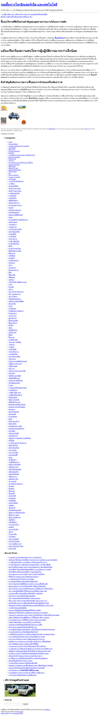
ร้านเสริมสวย (13, 390)
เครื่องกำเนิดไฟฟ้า (15, 464)
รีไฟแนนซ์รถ (13, 397)
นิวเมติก (11, 287)
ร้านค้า (11, 385)
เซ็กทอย (11, 486)
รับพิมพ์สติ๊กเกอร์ (14, 378)
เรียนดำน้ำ (12, 508)
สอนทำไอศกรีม (14, 412)
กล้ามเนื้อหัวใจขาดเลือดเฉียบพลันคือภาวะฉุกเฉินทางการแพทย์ (30, 569)
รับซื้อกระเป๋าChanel (15, 364)
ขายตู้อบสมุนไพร (14, 193)
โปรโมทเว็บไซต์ (14, 541)
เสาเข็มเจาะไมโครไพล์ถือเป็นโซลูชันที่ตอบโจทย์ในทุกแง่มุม (29, 653)
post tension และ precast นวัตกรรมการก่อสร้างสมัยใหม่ (27, 574)
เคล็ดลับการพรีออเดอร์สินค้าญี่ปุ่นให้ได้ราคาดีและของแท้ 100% (30, 651)
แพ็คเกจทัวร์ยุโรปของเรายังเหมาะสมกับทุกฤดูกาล (25, 656)
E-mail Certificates (14, 151)
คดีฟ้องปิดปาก (13, 200)
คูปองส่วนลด (13, 222)
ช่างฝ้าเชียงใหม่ (14, 244)
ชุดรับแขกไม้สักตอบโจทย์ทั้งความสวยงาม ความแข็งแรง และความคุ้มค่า (33, 560)
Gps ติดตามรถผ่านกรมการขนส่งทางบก (22, 155)
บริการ (11, 289)
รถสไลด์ (11, 347)
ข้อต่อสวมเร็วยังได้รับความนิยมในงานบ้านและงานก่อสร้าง (28, 612)
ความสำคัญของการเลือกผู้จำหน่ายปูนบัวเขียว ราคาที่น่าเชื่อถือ (30, 564)
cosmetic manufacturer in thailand (19, 146)
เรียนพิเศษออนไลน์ (15, 510)
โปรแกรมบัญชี (13, 539)
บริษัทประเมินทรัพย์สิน (16, 301)
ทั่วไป (10, 265)
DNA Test (12, 149)
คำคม (11, 217)
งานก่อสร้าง (13, 224)
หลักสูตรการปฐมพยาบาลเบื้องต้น (20, 438)
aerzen (10, 142)
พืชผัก (10, 335)
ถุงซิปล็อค (12, 256)
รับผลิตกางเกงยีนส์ (15, 376)
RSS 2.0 (87, 129)
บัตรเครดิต (12, 304)
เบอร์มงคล (12, 498)
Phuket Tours (13, 171)
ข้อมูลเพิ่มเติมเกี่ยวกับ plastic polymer (20, 661)
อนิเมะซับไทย (13, 445)
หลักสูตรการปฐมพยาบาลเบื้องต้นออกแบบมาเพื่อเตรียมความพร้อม (31, 665)
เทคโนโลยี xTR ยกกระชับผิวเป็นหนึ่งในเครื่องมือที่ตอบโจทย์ (29, 603)
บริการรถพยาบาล (14, 294)
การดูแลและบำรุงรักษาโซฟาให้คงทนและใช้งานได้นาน (27, 646)
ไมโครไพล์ (12, 548)
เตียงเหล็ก (12, 493)
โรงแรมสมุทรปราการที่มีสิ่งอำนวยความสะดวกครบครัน (27, 620)
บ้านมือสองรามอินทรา (16, 311)
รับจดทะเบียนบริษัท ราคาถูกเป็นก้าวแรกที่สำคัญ (25, 622)
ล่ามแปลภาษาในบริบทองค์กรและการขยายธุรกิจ (25, 557)
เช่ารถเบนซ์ (12, 481)
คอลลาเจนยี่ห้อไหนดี (16, 215)
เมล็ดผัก (11, 505)
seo (10, 173)
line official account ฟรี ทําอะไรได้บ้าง (21, 162)
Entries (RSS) (5, 713)
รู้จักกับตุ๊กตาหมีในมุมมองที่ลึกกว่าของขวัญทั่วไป (25, 572)
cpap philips (12, 148)
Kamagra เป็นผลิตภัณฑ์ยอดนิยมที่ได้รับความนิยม (25, 610)
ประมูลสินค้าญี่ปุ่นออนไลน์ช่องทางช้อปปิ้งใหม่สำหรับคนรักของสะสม (32, 629)
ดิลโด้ (10, 246)
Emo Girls (20, 711)
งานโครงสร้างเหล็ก (15, 229)
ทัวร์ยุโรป (12, 263)
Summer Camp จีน (14, 177)
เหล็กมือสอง (13, 522)
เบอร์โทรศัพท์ (13, 503)
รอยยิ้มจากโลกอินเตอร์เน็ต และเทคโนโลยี (29, 4)
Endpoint (11, 153)
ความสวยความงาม (15, 205)
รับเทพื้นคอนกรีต (14, 383)
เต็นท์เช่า (12, 488)
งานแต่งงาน (13, 227)
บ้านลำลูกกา (13, 313)
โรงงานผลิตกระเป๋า (15, 544)
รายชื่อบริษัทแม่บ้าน (15, 395)
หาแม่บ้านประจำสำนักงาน (17, 443)
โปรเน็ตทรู (12, 536)
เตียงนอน (12, 491)
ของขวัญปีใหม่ (13, 186)
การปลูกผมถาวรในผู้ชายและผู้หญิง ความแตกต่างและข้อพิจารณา (31, 649)
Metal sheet (12, 166)
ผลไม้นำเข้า (13, 332)
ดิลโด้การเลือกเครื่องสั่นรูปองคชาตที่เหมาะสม (16, 17)
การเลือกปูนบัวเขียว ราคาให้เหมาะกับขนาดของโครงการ (28, 562)
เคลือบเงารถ (13, 476)
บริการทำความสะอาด (16, 292)
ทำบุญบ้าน (12, 268)
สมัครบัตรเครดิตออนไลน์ (17, 404)
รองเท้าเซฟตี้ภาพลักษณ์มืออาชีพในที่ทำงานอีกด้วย (26, 593)
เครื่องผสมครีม (14, 472)
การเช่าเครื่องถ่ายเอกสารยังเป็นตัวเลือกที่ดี (23, 663)
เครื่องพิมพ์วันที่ (14, 474)
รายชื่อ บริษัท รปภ (15, 392)
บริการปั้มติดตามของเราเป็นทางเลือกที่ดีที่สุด (24, 644)
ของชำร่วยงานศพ (15, 188)
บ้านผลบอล (12, 308)
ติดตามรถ (12, 253)
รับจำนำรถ (12, 359)
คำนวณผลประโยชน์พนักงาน (18, 220)
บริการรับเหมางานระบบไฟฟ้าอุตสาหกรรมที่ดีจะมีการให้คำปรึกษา (31, 588)
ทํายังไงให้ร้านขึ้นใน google (18, 282)
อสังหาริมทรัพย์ (14, 448)
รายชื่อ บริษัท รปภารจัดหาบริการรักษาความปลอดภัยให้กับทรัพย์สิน (24, 14)
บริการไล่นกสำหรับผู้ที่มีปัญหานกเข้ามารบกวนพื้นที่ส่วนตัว (28, 584)
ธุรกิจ (10, 284)
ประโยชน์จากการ (24, 670)
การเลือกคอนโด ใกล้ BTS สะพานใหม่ (21, 579)
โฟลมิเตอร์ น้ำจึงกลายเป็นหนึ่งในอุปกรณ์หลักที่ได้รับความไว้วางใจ (31, 605)
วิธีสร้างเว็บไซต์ (14, 400)
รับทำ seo (12, 368)
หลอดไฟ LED (13, 436)
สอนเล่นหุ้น (12, 414)
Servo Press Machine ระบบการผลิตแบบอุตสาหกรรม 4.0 (27, 639)
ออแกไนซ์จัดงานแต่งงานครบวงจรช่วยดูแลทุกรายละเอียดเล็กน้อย (30, 567)
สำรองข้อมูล (13, 416)
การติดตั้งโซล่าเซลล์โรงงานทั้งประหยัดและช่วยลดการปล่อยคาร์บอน (32, 634)
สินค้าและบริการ (14, 421)
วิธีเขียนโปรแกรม (14, 402)
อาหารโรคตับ (13, 452)
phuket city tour (13, 168)
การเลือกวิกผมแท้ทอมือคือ (17, 608)
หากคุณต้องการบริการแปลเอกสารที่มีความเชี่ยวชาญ (26, 673)
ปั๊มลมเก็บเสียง (13, 320)
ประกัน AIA (12, 316)
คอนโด (11, 207)
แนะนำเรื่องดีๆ (13, 529)
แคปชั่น (11, 527)
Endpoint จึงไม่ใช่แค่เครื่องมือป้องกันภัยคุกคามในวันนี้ (27, 668)
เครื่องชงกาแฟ (13, 467)
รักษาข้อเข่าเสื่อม (14, 356)
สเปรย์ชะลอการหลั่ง (15, 426)
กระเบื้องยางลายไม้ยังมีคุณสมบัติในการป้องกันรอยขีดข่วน (28, 658)
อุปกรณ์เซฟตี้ (13, 455)
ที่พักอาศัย (12, 275)
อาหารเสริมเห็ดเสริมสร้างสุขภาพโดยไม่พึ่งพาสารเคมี (27, 636)
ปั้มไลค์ (11, 325)
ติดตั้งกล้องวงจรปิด (15, 251)
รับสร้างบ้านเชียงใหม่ (16, 380)
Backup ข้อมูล (13, 144)
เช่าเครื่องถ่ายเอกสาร (16, 484)
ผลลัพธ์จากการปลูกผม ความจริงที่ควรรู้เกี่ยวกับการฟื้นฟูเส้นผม (30, 641)
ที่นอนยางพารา (14, 270)
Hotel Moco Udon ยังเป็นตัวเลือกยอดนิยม (22, 596)
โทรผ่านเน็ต (13, 534)
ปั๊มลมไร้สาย (52, 129)
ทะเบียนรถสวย (13, 260)
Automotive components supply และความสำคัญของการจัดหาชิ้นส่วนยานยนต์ (34, 615)
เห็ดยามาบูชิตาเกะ (15, 517)
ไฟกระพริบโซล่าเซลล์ (16, 546)
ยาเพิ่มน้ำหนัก (13, 340)
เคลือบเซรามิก (13, 479)
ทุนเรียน (11, 280)
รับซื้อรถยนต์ (13, 366)
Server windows (13, 175)
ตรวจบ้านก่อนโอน (15, 248)
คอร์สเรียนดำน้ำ (14, 212)
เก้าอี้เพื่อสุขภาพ (14, 462)
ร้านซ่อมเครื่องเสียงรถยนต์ (17, 388)
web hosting (12, 179)
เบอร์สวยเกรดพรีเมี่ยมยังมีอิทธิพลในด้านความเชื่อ (25, 624)
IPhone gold (12, 159)
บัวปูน (10, 306)
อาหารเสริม (13, 450)
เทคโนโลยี (12, 496)
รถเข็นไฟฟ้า (13, 349)
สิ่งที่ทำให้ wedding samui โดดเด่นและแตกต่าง (24, 576)
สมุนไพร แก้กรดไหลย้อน (17, 407)
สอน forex (12, 409)
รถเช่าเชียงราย (14, 352)
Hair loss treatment (14, 157)
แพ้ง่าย (11, 532)
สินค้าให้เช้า (13, 424)
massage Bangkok (14, 164)
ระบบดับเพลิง (13, 354)
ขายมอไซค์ (12, 195)
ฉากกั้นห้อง (12, 236)
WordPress (47, 709)
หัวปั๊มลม (12, 440)
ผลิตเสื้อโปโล (13, 330)
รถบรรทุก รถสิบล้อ (15, 342)
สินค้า (10, 419)
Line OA (11, 160)
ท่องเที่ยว (12, 258)
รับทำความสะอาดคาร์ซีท (17, 371)
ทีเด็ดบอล (12, 277)
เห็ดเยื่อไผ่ (12, 520)
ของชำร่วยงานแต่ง (15, 191)
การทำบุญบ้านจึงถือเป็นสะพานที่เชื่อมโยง (22, 675)
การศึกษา (12, 183)
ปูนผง (10, 328)
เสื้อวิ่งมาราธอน (14, 515)
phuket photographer (15, 170)
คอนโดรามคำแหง (15, 210)
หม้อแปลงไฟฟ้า (14, 433)
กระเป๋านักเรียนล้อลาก (16, 181)
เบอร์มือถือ (12, 500)
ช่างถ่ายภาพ (13, 239)
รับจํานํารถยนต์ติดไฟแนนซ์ (18, 361)
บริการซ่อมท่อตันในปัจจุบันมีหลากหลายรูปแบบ (24, 598)
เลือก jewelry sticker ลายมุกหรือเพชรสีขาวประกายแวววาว (28, 600)
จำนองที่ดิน (12, 234)
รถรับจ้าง (12, 344)
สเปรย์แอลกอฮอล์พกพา (16, 428)
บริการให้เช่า (13, 296)
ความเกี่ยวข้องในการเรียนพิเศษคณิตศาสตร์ (23, 632)
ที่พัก (10, 272)
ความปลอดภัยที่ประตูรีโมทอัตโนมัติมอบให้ (23, 581)
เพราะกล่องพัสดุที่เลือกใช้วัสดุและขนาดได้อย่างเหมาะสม (28, 591)
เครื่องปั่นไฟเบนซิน (15, 469)
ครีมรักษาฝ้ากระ (14, 203)
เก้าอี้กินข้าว (13, 460)
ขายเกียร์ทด (13, 198)
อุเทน (10, 457)
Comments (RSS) (17, 713)
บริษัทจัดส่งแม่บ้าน (15, 299)
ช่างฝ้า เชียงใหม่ (14, 241)
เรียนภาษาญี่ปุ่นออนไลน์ (17, 512)
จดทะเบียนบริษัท (14, 232)
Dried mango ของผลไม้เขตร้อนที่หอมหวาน (23, 627)
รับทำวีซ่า (12, 373)
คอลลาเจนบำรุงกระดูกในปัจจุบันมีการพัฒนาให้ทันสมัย (27, 586)
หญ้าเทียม (12, 431)
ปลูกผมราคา (13, 318)
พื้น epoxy (12, 337)
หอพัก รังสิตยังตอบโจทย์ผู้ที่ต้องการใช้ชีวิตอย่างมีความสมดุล (29, 617)
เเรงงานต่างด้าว (14, 524)
